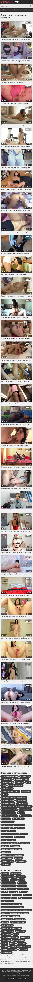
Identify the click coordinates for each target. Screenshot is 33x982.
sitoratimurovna (22, 803)
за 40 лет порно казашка (10, 815)
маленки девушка (26, 809)
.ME (9, 2)
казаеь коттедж (7, 779)
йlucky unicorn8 (25, 843)
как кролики (22, 943)
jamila (14, 898)
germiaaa (5, 873)
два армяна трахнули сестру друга (13, 907)
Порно (6, 10)
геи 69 (22, 879)
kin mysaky (24, 949)
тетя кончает (21, 876)
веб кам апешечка (8, 861)
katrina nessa (21, 931)
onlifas (14, 828)
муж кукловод (7, 934)
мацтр (13, 943)
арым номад (6, 852)
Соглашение (10, 978)
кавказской (15, 846)
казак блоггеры (22, 800)
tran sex (5, 794)
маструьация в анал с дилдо (11, 916)
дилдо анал (22, 882)
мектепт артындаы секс (10, 843)
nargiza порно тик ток (9, 882)
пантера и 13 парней (9, 840)
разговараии (6, 864)
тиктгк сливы (6, 818)
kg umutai (5, 846)
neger (16, 934)
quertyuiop (6, 898)
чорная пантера (7, 837)
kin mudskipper (7, 952)
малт (4, 785)
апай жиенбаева (19, 818)
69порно (5, 828)
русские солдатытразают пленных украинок (15, 913)
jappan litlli (19, 858)
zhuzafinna (28, 895)
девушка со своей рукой (10, 949)
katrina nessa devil (8, 931)
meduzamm (18, 895)
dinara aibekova (7, 919)
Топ (28, 10)
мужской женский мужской (10, 937)
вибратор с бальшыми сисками (12, 928)
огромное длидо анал (9, 885)
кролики (5, 946)
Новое (17, 10)
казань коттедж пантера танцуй (12, 849)
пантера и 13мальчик (9, 831)
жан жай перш (26, 776)
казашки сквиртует (8, 822)
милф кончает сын (8, 876)
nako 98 (5, 892)
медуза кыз (20, 782)
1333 (29, 782)
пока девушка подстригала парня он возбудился (17, 910)
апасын (14, 879)
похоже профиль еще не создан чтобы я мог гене (17, 806)
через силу (24, 834)
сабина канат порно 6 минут (11, 791)
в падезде (14, 892)
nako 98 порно (24, 889)
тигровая (21, 812)
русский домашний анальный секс (13, 855)
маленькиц (23, 885)
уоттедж (22, 828)
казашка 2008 (20, 837)
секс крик (24, 892)
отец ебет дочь (20, 919)
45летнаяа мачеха (8, 800)
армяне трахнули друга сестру (12, 904)
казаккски (5, 922)
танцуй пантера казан (16, 785)
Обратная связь (21, 978)
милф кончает (16, 873)
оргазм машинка (19, 940)
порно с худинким (8, 901)
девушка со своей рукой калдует (21, 946)
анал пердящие (7, 858)
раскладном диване (8, 803)
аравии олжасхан (8, 782)
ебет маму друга (8, 788)
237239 (5, 943)
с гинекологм (6, 895)
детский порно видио (9, 812)
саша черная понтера (22, 779)
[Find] (30, 6)
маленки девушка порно (10, 809)
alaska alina (26, 791)
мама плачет (6, 940)
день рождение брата (18, 922)
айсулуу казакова (26, 815)
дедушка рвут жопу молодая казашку (13, 825)
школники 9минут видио (10, 834)
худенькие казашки (25, 898)
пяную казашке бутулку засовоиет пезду (14, 797)
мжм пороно (25, 937)
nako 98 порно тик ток (9, 889)
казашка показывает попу (10, 776)
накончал (5, 879)
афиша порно (22, 861)
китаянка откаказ (8, 925)
